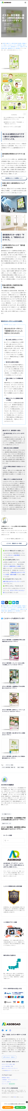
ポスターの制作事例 (14, 555)
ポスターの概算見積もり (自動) (12, 566)
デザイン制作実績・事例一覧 (8, 767)
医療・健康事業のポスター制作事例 (11, 29)
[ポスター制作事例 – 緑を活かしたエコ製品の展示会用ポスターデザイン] (14, 746)
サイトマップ (8, 1083)
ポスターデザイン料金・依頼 (8, 1064)
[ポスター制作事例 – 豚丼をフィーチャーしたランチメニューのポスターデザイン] (14, 699)
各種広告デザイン (8, 1070)
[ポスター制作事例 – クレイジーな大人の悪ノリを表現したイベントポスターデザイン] (14, 653)
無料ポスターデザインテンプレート (10, 1068)
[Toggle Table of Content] (23, 114)
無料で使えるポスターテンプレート (12, 581)
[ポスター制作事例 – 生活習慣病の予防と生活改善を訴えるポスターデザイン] (14, 629)
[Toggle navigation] (22, 2)
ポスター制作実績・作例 (7, 1066)
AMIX (15, 1097)
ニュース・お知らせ (6, 1081)
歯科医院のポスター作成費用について (14, 178)
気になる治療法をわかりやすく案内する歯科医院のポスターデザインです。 (14, 118)
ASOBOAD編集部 (7, 785)
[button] (27, 1102)
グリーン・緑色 (9, 765)
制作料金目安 (8, 1107)
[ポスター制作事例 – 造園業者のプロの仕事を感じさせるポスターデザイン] (14, 676)
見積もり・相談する (20, 1107)
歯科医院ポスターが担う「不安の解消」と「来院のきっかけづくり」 (14, 123)
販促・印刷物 (21, 767)
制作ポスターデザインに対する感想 (13, 126)
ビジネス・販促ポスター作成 (14, 543)
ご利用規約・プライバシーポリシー (10, 1079)
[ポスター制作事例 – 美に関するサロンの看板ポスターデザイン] (14, 723)
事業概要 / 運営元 (6, 1077)
